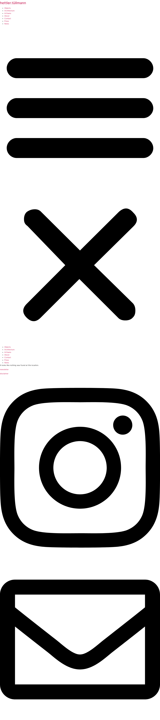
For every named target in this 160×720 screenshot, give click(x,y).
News (6, 24)
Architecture (9, 11)
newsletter (4, 369)
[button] (80, 185)
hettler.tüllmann (13, 3)
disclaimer (4, 373)
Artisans (7, 13)
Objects (7, 8)
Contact (7, 18)
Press (6, 21)
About (6, 16)
